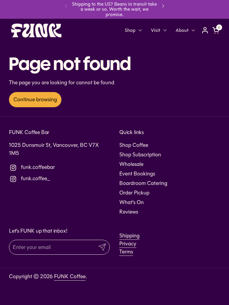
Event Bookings (137, 174)
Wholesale (131, 164)
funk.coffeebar (25, 167)
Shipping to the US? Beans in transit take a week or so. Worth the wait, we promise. (114, 9)
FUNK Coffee (70, 276)
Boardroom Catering (143, 183)
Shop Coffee (133, 145)
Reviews (128, 212)
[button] (216, 30)
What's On (131, 202)
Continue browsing (35, 99)
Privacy (127, 244)
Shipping (129, 235)
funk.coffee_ (25, 178)
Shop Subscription (140, 154)
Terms (126, 252)
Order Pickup (134, 193)
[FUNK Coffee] (36, 30)
